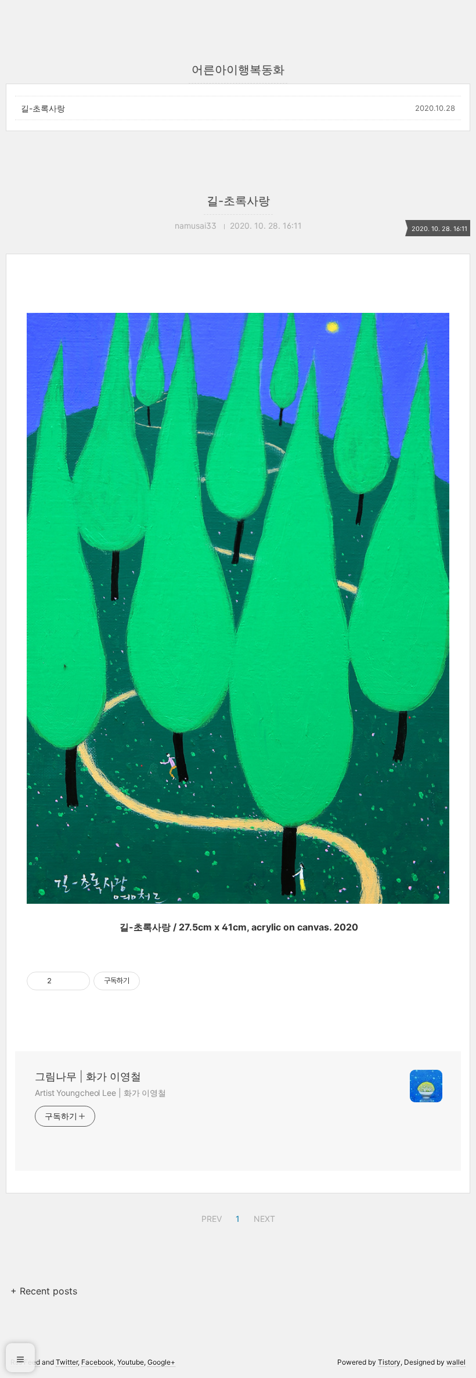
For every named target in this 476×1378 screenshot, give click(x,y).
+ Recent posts (43, 1291)
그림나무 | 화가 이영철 (88, 1076)
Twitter (67, 1362)
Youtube (130, 1362)
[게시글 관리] (77, 981)
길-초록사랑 (43, 108)
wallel (456, 1362)
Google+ (161, 1362)
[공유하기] (62, 981)
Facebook (97, 1362)
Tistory (389, 1362)
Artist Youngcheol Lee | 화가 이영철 (100, 1093)
